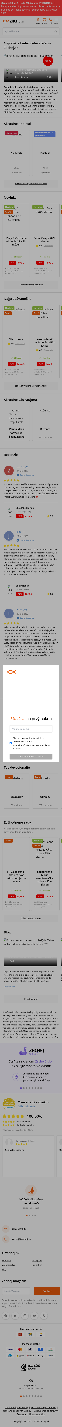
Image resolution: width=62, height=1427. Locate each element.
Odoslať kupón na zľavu (31, 756)
